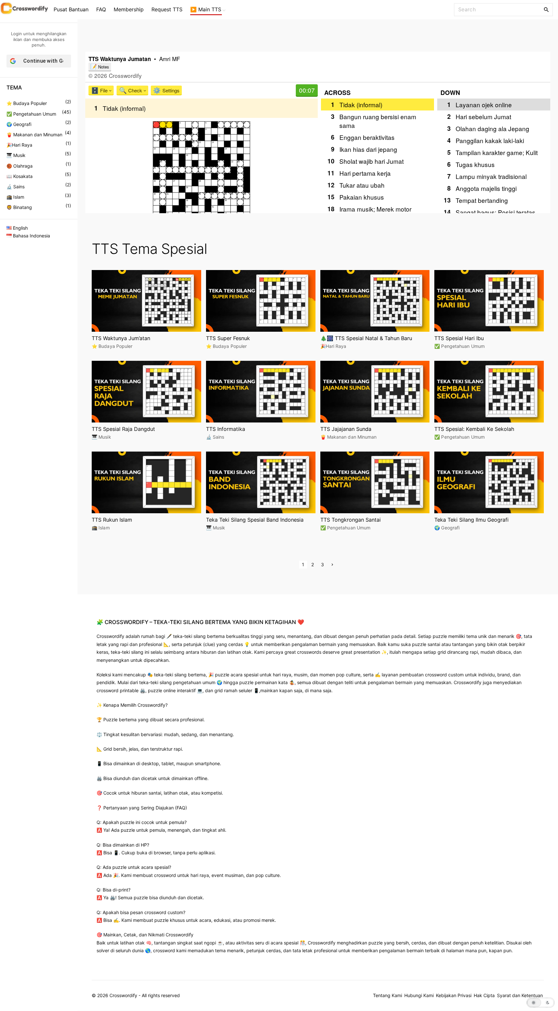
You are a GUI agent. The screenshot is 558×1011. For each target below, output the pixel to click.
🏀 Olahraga (19, 166)
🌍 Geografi (18, 124)
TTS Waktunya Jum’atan (121, 338)
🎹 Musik (16, 155)
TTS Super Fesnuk (228, 338)
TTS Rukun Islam (112, 519)
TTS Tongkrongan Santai (350, 519)
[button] (540, 1002)
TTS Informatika (225, 429)
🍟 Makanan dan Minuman (34, 134)
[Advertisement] (318, 33)
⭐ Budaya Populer (26, 103)
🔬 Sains (15, 186)
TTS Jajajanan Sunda (345, 429)
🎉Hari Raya (19, 145)
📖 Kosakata (19, 176)
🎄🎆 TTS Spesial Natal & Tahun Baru (366, 338)
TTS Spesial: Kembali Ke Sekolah (474, 429)
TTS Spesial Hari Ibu (459, 338)
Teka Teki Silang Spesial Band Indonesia (255, 519)
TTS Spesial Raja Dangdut (123, 429)
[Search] (546, 9)
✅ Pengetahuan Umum (31, 114)
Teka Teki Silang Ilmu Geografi (471, 519)
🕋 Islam (15, 197)
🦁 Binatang (19, 207)
